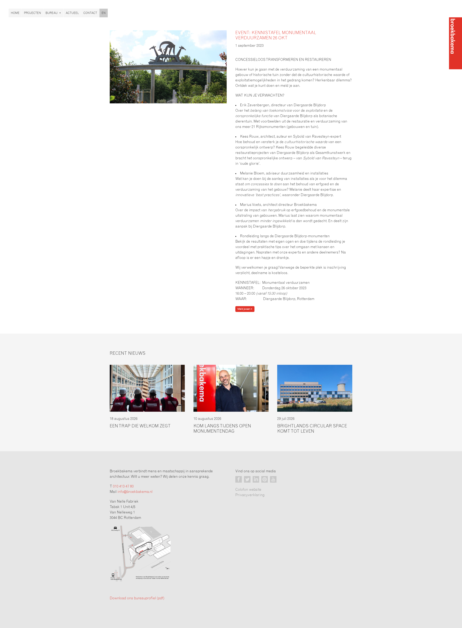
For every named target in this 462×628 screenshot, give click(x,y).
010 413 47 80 (123, 486)
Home (15, 13)
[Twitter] (247, 479)
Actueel (72, 13)
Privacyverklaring (250, 495)
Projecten (32, 13)
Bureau (51, 13)
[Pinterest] (264, 479)
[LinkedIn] (256, 479)
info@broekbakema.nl (134, 492)
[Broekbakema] (455, 43)
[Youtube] (273, 479)
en (104, 13)
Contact (90, 13)
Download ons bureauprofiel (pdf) (137, 598)
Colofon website (248, 489)
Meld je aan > (244, 309)
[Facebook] (238, 479)
